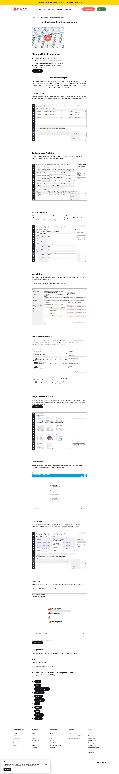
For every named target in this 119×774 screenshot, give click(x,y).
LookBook (38, 718)
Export (37, 685)
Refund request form (93, 747)
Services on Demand (74, 738)
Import (37, 681)
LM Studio (34, 747)
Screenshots (16, 740)
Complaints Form (92, 745)
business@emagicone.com (45, 666)
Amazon (38, 707)
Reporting (38, 696)
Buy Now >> (78, 2)
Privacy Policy (91, 752)
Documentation (92, 735)
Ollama (33, 745)
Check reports (37, 406)
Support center (92, 740)
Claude (33, 733)
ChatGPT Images (36, 740)
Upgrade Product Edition (75, 735)
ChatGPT (34, 738)
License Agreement (93, 750)
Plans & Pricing (16, 733)
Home (34, 17)
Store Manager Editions (58, 283)
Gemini (33, 735)
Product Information (43, 17)
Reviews (15, 745)
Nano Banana (35, 743)
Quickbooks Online (55, 743)
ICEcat (52, 740)
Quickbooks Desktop (55, 745)
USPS (37, 711)
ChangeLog (91, 743)
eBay (37, 703)
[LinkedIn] (103, 763)
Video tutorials (17, 743)
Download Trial (37, 70)
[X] (100, 763)
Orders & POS (39, 692)
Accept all (7, 769)
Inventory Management (42, 689)
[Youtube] (105, 763)
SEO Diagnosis (39, 700)
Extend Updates (73, 733)
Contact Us (68, 9)
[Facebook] (98, 763)
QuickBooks (39, 715)
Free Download (37, 642)
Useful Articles (91, 738)
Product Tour (16, 738)
